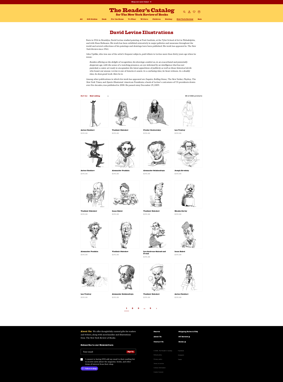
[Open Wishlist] (194, 11)
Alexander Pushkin (120, 171)
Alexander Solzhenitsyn (154, 171)
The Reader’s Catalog (165, 350)
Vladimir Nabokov (120, 130)
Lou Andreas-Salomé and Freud (154, 253)
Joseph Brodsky (182, 171)
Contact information (159, 367)
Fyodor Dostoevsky (152, 130)
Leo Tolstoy (180, 130)
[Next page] (156, 308)
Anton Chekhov (88, 130)
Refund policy (158, 355)
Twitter (180, 360)
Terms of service (159, 363)
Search (157, 331)
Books (181, 342)
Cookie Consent (158, 372)
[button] (104, 19)
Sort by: (84, 96)
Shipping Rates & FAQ (188, 331)
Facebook (181, 351)
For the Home (117, 19)
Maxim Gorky (181, 211)
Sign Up (131, 351)
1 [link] (126, 308)
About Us (158, 337)
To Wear (132, 19)
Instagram (181, 355)
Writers (144, 19)
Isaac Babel (117, 211)
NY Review (183, 337)
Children (156, 19)
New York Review (185, 19)
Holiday (168, 19)
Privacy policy (158, 359)
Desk (104, 19)
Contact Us (159, 342)
